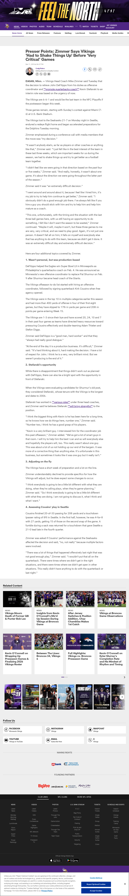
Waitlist (97, 825)
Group (97, 821)
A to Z (77, 809)
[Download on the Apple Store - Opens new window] (55, 860)
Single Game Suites (97, 838)
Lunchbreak (13, 823)
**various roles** (61, 402)
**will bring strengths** (80, 406)
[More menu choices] (76, 26)
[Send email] (95, 71)
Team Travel (55, 836)
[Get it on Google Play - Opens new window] (73, 861)
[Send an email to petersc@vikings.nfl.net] (48, 74)
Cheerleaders (55, 825)
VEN (34, 815)
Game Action (55, 821)
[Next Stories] (121, 696)
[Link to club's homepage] (7, 26)
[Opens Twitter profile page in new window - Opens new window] (41, 74)
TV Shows (34, 836)
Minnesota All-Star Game (115, 830)
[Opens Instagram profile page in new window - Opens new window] (44, 74)
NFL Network (34, 832)
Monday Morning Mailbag (13, 817)
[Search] (80, 26)
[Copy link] (100, 69)
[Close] (125, 884)
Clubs (97, 844)
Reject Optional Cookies (96, 884)
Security (77, 840)
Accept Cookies (96, 891)
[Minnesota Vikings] (64, 872)
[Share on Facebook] (85, 71)
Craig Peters (40, 68)
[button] (62, 677)
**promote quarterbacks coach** (61, 89)
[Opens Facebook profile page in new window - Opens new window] (37, 74)
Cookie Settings (96, 878)
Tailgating (77, 844)
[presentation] (125, 677)
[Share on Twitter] (90, 71)
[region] (64, 884)
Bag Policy (77, 813)
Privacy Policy (47, 891)
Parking (77, 823)
